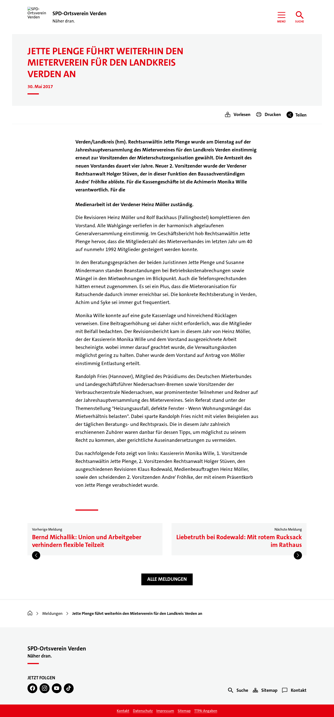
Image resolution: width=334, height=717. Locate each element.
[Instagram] (44, 688)
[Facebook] (32, 688)
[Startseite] (29, 613)
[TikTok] (69, 688)
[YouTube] (57, 688)
